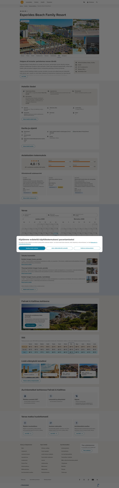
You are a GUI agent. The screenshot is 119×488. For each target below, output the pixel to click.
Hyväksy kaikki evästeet (32, 248)
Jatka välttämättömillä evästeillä (59, 248)
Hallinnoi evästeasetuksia (87, 248)
